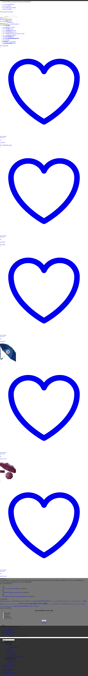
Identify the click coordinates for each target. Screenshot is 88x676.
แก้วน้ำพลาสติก (11, 606)
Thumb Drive (28, 601)
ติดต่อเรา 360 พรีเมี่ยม (7, 666)
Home (1, 17)
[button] (1, 19)
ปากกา (21, 604)
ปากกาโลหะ (10, 28)
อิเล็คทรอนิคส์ (7, 613)
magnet (11, 601)
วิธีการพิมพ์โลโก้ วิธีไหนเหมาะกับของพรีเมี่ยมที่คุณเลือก (15, 596)
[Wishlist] (0, 47)
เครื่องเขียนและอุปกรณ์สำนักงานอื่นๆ (16, 33)
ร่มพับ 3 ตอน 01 (3, 576)
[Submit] (3, 641)
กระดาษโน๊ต (35, 601)
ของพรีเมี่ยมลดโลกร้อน (53, 601)
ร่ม (3, 35)
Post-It (20, 601)
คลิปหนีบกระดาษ (60, 601)
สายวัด (77, 603)
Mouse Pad (15, 601)
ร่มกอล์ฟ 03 (2, 341)
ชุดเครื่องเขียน (70, 601)
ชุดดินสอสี (66, 601)
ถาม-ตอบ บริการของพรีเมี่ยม (9, 41)
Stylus (23, 601)
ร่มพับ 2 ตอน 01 (3, 458)
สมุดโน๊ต (74, 603)
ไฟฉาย (37, 606)
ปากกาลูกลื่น (42, 604)
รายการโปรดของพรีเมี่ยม (8, 4)
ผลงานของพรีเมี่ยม (7, 6)
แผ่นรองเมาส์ (6, 39)
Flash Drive (3, 601)
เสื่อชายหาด (7, 606)
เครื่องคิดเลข (83, 603)
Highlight (8, 601)
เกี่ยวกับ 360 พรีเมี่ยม (7, 9)
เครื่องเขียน (7, 25)
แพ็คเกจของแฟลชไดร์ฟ (10, 43)
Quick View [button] (2, 137)
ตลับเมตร (78, 601)
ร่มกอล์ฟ (68, 603)
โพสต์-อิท (30, 606)
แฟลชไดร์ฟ (10, 22)
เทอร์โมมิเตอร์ (2, 606)
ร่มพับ (71, 603)
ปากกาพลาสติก (11, 27)
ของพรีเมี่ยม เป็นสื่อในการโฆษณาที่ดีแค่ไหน (13, 592)
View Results (44, 622)
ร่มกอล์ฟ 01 (2, 142)
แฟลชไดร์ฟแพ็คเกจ (14, 24)
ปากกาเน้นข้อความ (12, 32)
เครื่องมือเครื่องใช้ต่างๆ (8, 36)
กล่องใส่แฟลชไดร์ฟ (43, 601)
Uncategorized (6, 27)
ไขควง (34, 606)
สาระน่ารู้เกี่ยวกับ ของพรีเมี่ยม (9, 7)
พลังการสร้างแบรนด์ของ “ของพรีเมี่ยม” (11, 588)
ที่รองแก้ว (81, 601)
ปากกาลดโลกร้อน (12, 30)
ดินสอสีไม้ (74, 601)
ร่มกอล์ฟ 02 (2, 242)
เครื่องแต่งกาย (7, 616)
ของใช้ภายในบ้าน (8, 618)
